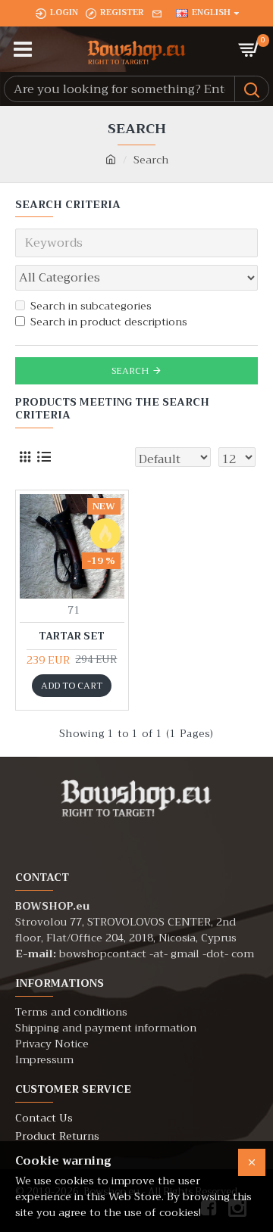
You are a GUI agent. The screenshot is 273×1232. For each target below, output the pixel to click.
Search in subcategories (91, 306)
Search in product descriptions (108, 322)
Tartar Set (72, 636)
